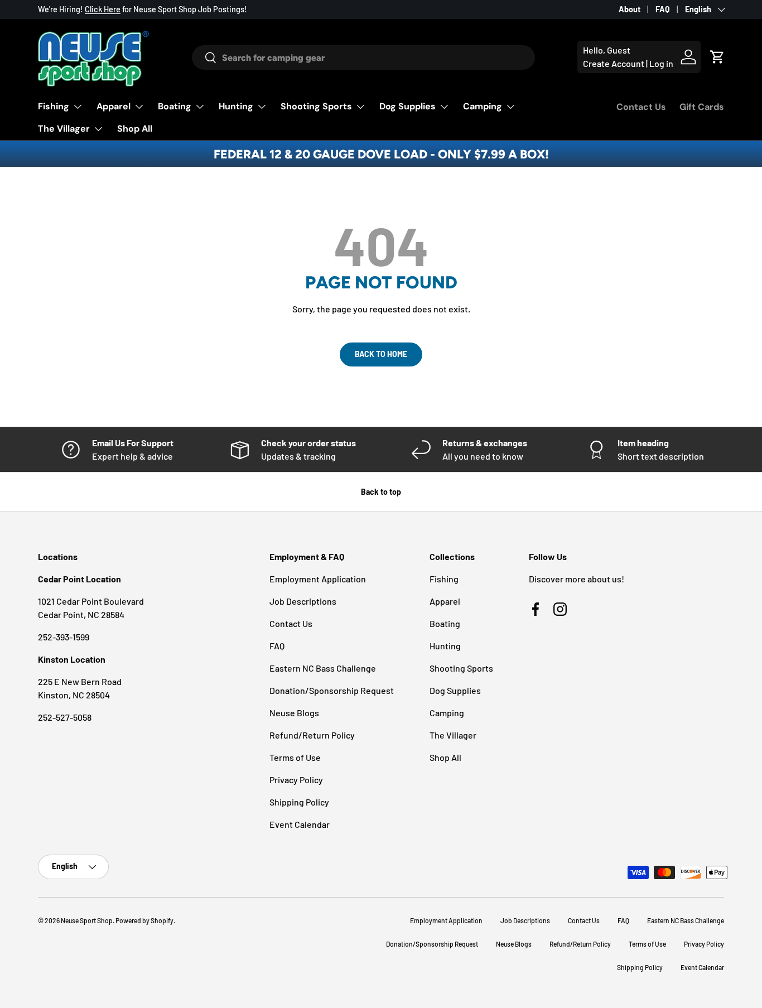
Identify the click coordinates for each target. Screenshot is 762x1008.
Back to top (381, 491)
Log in (661, 63)
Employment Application (317, 578)
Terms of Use (295, 757)
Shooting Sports (316, 106)
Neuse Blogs (294, 712)
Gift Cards (701, 107)
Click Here (102, 9)
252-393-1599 (63, 636)
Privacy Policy (296, 779)
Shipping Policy (299, 802)
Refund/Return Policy (312, 735)
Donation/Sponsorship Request (331, 690)
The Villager (64, 128)
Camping (482, 106)
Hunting (236, 106)
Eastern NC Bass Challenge (322, 668)
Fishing (53, 106)
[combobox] (363, 57)
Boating (174, 106)
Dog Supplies (407, 106)
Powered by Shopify (144, 920)
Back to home (381, 354)
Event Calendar (299, 824)
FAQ (662, 9)
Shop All (134, 128)
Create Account (613, 63)
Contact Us (641, 107)
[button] (717, 57)
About (629, 9)
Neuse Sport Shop (87, 920)
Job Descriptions (302, 601)
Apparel (114, 106)
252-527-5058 (64, 717)
